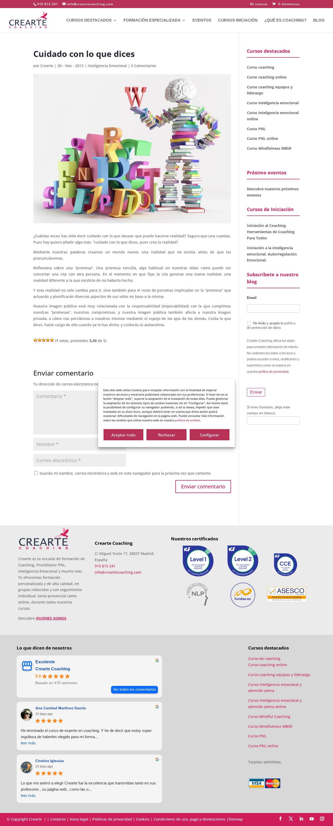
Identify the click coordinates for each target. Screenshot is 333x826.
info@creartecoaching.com (118, 572)
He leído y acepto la (271, 325)
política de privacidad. (273, 371)
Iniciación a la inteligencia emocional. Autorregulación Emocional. (272, 254)
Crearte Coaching (52, 669)
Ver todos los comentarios (134, 689)
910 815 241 (47, 4)
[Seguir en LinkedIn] (301, 819)
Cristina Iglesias (49, 761)
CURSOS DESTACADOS (89, 20)
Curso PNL (256, 128)
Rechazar (166, 434)
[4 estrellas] (48, 340)
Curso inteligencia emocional (273, 102)
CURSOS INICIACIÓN (238, 20)
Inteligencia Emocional (107, 65)
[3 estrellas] (44, 340)
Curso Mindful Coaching (269, 716)
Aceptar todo (123, 434)
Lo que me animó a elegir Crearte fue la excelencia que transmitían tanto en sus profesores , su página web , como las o (88, 789)
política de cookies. (188, 420)
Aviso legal (79, 819)
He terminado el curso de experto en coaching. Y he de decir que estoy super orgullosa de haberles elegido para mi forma (86, 736)
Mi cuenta (258, 4)
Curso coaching (261, 67)
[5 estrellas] (52, 340)
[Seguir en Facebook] (280, 819)
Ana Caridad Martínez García (60, 708)
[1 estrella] (35, 340)
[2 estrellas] (39, 340)
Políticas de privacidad (112, 819)
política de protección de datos (271, 325)
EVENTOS (202, 20)
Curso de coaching (264, 658)
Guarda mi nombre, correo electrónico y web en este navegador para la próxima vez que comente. (126, 473)
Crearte (46, 65)
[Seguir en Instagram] (322, 819)
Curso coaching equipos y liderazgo (279, 674)
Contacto (58, 819)
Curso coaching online (266, 77)
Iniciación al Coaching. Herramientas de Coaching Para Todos (270, 231)
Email (252, 298)
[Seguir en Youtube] (312, 819)
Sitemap (235, 819)
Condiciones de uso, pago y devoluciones (189, 819)
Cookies (143, 819)
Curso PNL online (262, 138)
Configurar (209, 434)
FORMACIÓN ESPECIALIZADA (152, 20)
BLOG (319, 20)
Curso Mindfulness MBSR (269, 148)
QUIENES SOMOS (51, 618)
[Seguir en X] (291, 819)
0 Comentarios (143, 65)
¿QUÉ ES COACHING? (285, 20)
